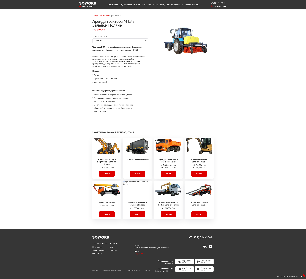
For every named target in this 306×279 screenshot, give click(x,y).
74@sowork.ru (139, 254)
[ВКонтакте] (205, 247)
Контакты (195, 5)
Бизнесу (162, 5)
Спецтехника (113, 5)
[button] (107, 174)
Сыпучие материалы (127, 5)
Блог (181, 5)
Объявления (97, 254)
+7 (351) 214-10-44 (218, 3)
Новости (187, 5)
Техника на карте (98, 250)
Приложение (97, 247)
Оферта (147, 270)
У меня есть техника (150, 5)
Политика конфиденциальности (113, 270)
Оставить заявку (172, 5)
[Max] (211, 247)
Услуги (138, 5)
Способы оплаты (134, 270)
